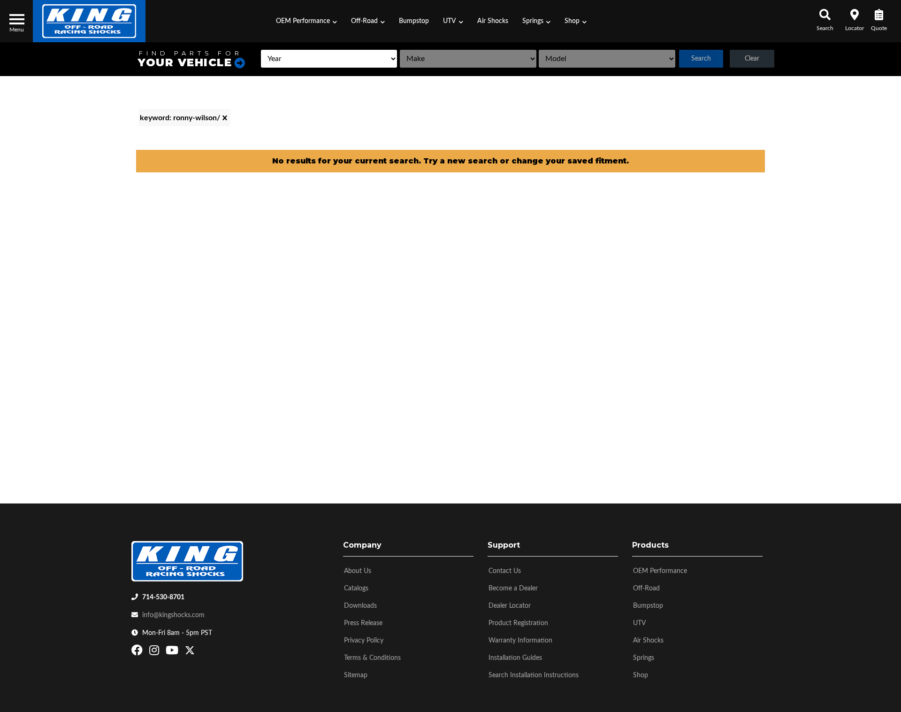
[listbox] (329, 59)
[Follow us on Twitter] (190, 652)
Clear (752, 58)
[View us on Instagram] (155, 652)
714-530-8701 (163, 597)
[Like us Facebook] (138, 652)
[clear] (224, 118)
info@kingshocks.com (173, 615)
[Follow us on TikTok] (200, 652)
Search (701, 58)
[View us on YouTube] (173, 652)
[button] (306, 21)
